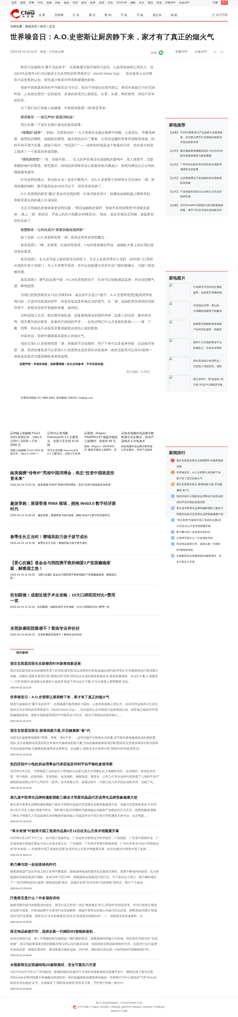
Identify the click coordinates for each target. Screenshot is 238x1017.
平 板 (140, 15)
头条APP (184, 2)
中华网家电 (22, 14)
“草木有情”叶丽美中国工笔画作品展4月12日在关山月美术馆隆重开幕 (64, 831)
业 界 (41, 15)
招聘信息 (115, 1007)
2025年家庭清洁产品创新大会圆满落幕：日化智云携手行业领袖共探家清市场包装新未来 (201, 137)
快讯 (43, 26)
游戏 (49, 2)
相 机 (174, 15)
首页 (14, 2)
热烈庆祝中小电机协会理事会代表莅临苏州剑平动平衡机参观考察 (61, 764)
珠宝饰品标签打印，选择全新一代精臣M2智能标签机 (51, 931)
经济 (75, 2)
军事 (31, 2)
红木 (141, 2)
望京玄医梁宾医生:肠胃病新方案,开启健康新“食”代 (50, 730)
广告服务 (94, 1007)
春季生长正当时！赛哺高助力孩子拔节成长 (49, 536)
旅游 (66, 2)
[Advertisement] (73, 421)
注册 (215, 2)
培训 (101, 2)
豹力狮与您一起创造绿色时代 (33, 864)
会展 (174, 132)
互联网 (58, 15)
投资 (92, 2)
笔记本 (157, 15)
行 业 (76, 15)
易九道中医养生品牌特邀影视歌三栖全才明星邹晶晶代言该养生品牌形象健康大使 (73, 797)
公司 (174, 150)
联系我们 (105, 1007)
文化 (110, 2)
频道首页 (31, 26)
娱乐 (84, 2)
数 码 (108, 15)
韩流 (150, 2)
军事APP (170, 2)
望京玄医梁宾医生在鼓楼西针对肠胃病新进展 (45, 663)
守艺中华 (121, 2)
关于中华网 (83, 1007)
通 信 (92, 15)
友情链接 (147, 1007)
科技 (57, 2)
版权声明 (126, 1007)
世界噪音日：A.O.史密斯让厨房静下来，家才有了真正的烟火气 (59, 697)
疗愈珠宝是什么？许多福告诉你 (35, 898)
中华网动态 (159, 1007)
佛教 (133, 2)
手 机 (124, 15)
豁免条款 (137, 1007)
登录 (224, 2)
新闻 (22, 2)
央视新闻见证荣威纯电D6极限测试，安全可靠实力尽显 (53, 965)
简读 (159, 2)
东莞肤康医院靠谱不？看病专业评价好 (45, 628)
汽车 (40, 2)
